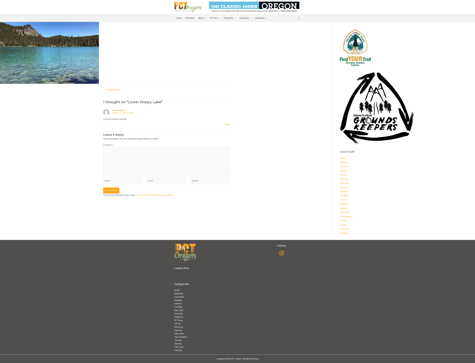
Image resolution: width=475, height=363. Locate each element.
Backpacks (344, 162)
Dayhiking (343, 171)
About (200, 18)
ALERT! (343, 158)
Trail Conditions (346, 216)
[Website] (209, 181)
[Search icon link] (299, 18)
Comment (108, 145)
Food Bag (344, 179)
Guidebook (344, 191)
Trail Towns (344, 229)
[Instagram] (282, 253)
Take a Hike (344, 212)
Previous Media (112, 90)
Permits (343, 200)
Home (179, 18)
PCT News (344, 196)
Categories (260, 18)
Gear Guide (344, 183)
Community (344, 166)
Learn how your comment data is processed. (154, 195)
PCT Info (213, 18)
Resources (244, 18)
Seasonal (343, 208)
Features (343, 175)
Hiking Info (228, 18)
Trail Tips (343, 225)
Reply (227, 125)
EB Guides (190, 18)
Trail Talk (343, 221)
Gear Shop (344, 187)
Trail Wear (344, 233)
